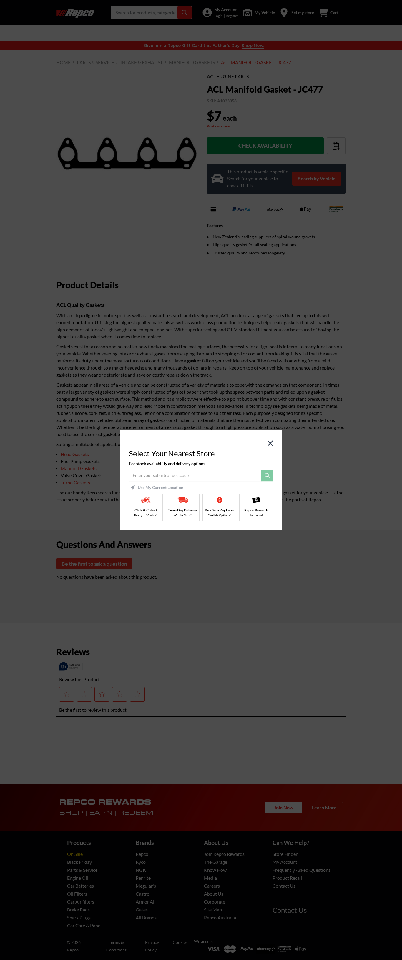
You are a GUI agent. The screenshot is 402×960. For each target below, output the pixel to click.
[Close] (270, 443)
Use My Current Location (160, 487)
